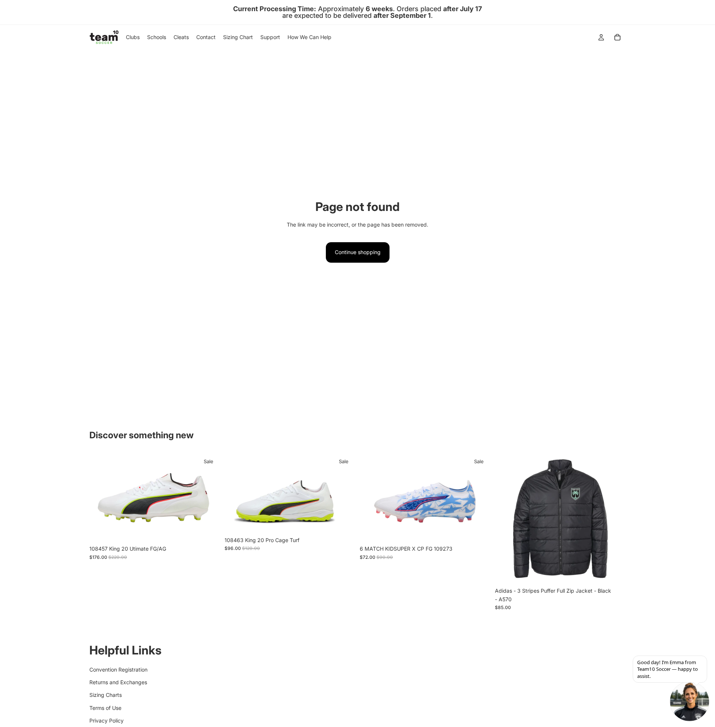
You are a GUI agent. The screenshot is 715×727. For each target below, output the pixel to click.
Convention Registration (118, 669)
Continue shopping (358, 252)
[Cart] (617, 37)
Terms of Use (105, 707)
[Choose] (208, 530)
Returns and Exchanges (118, 682)
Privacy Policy (106, 720)
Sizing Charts (105, 695)
